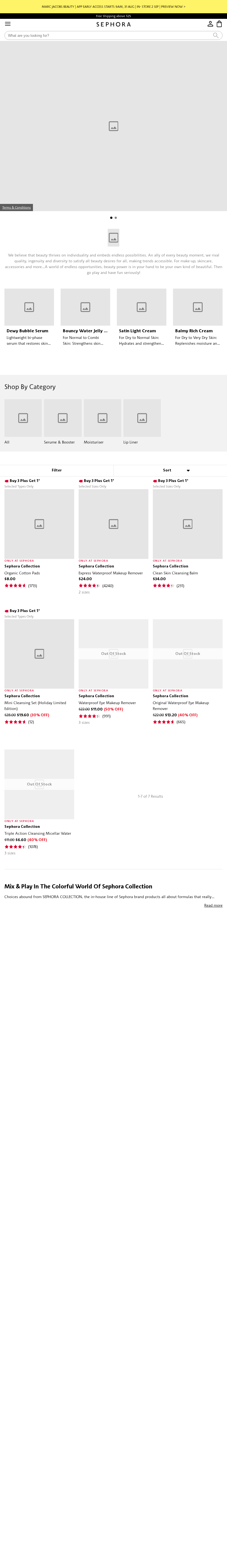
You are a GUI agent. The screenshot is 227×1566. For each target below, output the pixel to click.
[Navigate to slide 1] (111, 218)
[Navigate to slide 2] (116, 218)
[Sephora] (114, 24)
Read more (213, 905)
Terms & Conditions (16, 207)
